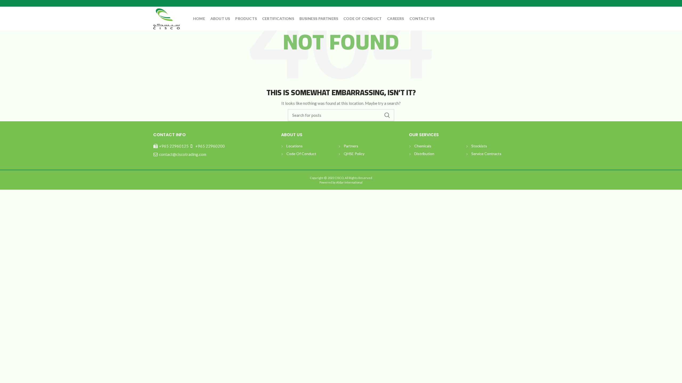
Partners (351, 146)
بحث (387, 115)
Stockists (479, 146)
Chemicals (422, 146)
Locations (294, 146)
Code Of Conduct (301, 153)
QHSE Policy (354, 153)
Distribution (424, 153)
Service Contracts (486, 153)
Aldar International (349, 182)
